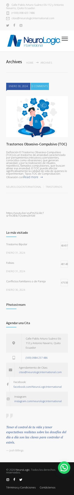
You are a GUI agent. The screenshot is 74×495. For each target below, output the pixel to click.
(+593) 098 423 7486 (23, 13)
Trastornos (54, 187)
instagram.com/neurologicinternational (38, 401)
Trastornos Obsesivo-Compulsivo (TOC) (36, 144)
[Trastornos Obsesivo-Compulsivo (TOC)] (37, 116)
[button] (64, 467)
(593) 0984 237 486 (36, 358)
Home (30, 62)
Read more (30, 177)
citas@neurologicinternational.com (33, 18)
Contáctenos (47, 487)
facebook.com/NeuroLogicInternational (38, 387)
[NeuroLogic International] (34, 40)
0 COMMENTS (40, 86)
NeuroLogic (23, 470)
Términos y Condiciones (21, 487)
